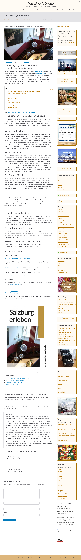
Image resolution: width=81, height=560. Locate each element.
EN (77, 1)
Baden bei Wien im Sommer (12, 384)
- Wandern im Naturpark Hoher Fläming (65, 311)
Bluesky (60, 485)
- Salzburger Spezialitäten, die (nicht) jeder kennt (66, 341)
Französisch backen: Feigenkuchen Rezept (66, 387)
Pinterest (60, 471)
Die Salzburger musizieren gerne (16, 105)
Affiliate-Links (61, 44)
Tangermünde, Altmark (63, 272)
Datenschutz (71, 42)
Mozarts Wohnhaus (12, 98)
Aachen (59, 180)
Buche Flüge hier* (67, 168)
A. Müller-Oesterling (13, 457)
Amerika (60, 187)
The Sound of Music (12, 100)
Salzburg (38, 19)
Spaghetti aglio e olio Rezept (45, 406)
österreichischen (40, 73)
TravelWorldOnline (40, 3)
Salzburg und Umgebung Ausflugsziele (15, 380)
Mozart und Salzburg (13, 96)
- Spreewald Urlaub (62, 237)
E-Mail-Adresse (7, 506)
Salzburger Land (31, 19)
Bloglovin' (60, 490)
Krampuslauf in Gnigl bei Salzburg (14, 382)
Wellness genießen (62, 496)
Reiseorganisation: (12, 107)
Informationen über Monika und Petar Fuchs (41, 441)
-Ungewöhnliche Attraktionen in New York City (66, 221)
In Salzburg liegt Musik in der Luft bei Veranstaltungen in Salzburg (24, 91)
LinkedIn (60, 480)
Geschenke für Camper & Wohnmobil (66, 435)
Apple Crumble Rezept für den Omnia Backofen (66, 383)
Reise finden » (66, 140)
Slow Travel (17, 9)
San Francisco (61, 265)
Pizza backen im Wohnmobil (64, 376)
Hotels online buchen (15, 284)
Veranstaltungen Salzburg (14, 102)
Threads (60, 478)
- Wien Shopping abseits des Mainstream (64, 210)
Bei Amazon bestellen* (67, 320)
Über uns (64, 9)
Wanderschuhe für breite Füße (65, 433)
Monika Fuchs (9, 62)
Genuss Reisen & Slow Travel (64, 493)
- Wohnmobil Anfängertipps (64, 299)
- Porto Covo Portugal (63, 242)
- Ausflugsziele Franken (63, 216)
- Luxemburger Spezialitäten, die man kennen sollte (66, 329)
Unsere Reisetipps (11, 293)
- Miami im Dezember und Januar (65, 224)
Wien (59, 263)
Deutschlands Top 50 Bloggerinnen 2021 (16, 441)
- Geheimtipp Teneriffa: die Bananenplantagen (64, 234)
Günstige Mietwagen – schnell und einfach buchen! (17, 275)
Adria (59, 182)
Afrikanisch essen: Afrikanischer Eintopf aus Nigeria (65, 379)
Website (5, 512)
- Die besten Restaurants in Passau (66, 344)
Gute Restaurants (62, 498)
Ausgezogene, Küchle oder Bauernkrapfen (64, 391)
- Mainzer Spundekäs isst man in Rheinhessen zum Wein (65, 337)
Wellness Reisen (27, 9)
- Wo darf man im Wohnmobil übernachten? (64, 307)
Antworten (9, 464)
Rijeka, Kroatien (61, 270)
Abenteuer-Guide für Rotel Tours (24, 427)
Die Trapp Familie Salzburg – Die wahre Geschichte (18, 378)
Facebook (60, 469)
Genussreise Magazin (8, 9)
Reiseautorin (9, 438)
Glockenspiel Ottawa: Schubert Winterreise (16, 386)
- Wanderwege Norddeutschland (65, 302)
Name (4, 500)
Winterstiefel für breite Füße (64, 424)
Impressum (78, 557)
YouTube (27, 440)
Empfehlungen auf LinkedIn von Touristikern (17, 443)
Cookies (62, 557)
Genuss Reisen (37, 420)
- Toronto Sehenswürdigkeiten (65, 231)
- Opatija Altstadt (62, 246)
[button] (21, 10)
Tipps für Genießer (49, 9)
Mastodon (60, 487)
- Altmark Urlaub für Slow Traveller (66, 239)
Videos (58, 9)
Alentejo (60, 185)
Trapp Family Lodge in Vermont (13, 387)
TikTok (59, 483)
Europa (17, 19)
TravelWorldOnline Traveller (22, 418)
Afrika (59, 178)
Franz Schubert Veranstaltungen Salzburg (18, 93)
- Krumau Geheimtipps (63, 213)
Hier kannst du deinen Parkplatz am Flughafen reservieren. (19, 258)
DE (73, 9)
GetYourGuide (14, 291)
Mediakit (41, 557)
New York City (61, 261)
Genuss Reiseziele (38, 9)
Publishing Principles (54, 557)
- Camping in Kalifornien (63, 244)
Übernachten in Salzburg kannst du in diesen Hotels (21, 112)
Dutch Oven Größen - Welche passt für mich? (67, 430)
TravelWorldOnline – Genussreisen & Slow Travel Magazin (26, 557)
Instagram (60, 476)
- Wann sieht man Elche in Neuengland (67, 304)
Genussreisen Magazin (8, 19)
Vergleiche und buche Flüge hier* (13, 267)
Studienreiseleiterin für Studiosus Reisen (16, 429)
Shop (70, 9)
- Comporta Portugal (63, 218)
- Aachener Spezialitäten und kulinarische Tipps (64, 333)
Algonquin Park (61, 189)
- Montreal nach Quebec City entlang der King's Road (66, 227)
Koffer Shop (60, 438)
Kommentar (6, 487)
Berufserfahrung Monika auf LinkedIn (23, 445)
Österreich (22, 19)
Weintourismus (46, 420)
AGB (73, 557)
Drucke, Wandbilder (62, 440)
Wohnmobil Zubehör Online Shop (65, 427)
